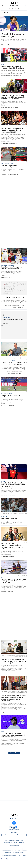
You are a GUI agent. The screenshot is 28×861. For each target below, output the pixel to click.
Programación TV (8, 852)
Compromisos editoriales (14, 845)
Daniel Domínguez (5, 44)
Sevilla (16, 5)
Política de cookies (19, 840)
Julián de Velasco (14, 307)
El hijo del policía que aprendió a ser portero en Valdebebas (14, 363)
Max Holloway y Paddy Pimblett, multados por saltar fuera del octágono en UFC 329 (12, 130)
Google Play (21, 834)
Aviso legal (15, 842)
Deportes (5, 12)
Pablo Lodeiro (4, 277)
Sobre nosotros (14, 838)
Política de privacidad (9, 840)
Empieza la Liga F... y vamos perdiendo (10, 396)
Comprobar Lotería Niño (11, 849)
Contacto (20, 838)
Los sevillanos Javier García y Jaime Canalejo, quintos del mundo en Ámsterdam (13, 580)
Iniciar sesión (26, 5)
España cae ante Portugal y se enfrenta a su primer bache (11, 268)
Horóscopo (24, 850)
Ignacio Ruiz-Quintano (6, 515)
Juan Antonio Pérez (11, 373)
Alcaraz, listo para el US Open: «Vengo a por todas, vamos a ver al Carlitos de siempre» (13, 735)
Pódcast (23, 855)
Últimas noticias (16, 852)
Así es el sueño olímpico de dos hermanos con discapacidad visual (14, 320)
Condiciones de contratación (20, 843)
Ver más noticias (14, 752)
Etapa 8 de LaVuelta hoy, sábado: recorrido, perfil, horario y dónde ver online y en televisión (13, 97)
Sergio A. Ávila (4, 591)
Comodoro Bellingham (9, 518)
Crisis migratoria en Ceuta (15, 8)
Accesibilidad (21, 842)
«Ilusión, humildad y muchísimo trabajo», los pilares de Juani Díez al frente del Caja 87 (13, 661)
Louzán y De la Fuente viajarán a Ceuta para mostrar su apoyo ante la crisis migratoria (13, 484)
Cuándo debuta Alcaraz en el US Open (13, 35)
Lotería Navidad (17, 850)
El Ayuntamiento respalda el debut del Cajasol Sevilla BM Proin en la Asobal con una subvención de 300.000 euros (13, 698)
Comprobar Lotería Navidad (7, 850)
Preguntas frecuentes (20, 853)
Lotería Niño (19, 849)
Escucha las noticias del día (9, 853)
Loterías (21, 852)
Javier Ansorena (4, 746)
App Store (8, 834)
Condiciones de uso (8, 842)
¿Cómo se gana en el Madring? (14, 297)
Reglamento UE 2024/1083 (7, 843)
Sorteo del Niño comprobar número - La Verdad (12, 855)
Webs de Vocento (22, 859)
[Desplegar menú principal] (2, 5)
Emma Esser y (8, 307)
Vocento (7, 838)
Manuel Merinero (4, 405)
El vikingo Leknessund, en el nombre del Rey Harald (11, 166)
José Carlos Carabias (5, 174)
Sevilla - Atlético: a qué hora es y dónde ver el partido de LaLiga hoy (13, 67)
